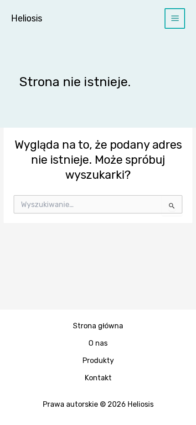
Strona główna (98, 325)
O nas (98, 343)
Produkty (98, 360)
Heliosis (26, 18)
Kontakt (98, 377)
